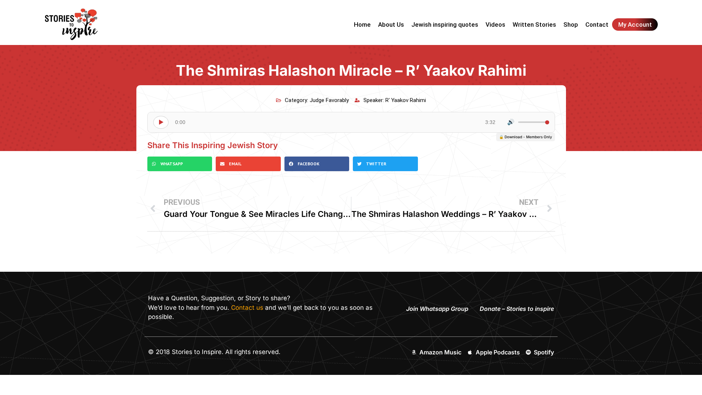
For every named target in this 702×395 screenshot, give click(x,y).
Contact (596, 24)
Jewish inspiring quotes (444, 24)
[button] (179, 164)
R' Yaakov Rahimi (405, 100)
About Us (391, 24)
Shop (570, 24)
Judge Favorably (329, 100)
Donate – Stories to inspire (517, 308)
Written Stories (534, 24)
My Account (635, 24)
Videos (495, 24)
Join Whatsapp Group (437, 308)
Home (362, 24)
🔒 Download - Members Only (525, 137)
